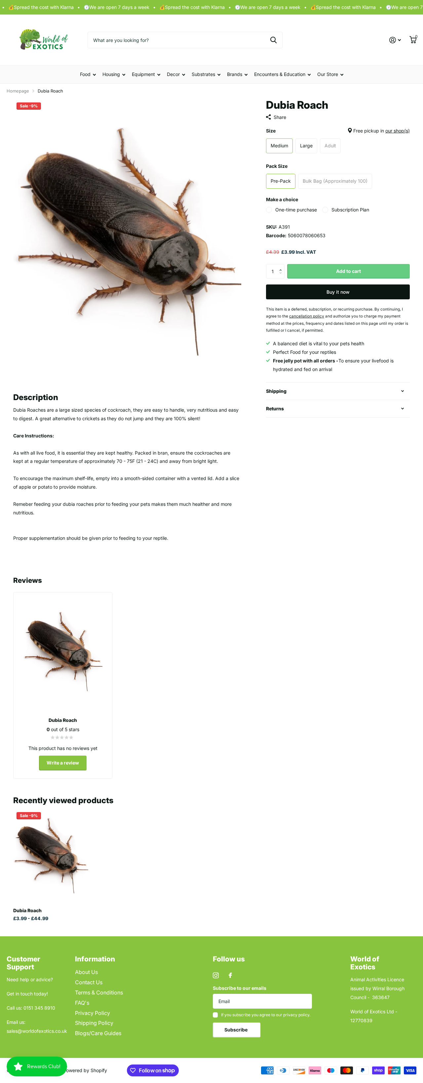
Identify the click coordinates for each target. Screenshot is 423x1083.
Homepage (18, 90)
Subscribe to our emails (239, 988)
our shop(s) (397, 130)
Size (338, 130)
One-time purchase (296, 209)
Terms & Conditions (99, 992)
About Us (86, 972)
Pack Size (277, 166)
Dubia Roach (27, 910)
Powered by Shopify (85, 1070)
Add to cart (348, 271)
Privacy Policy (92, 1013)
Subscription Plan (350, 209)
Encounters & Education (279, 74)
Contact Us (88, 982)
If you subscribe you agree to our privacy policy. (265, 1014)
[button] (282, 266)
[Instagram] (216, 975)
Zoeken (273, 40)
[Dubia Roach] (50, 856)
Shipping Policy (94, 1023)
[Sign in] (395, 40)
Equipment (143, 74)
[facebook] (230, 975)
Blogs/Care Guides (98, 1033)
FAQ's (82, 1002)
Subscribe (236, 1029)
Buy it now (338, 292)
